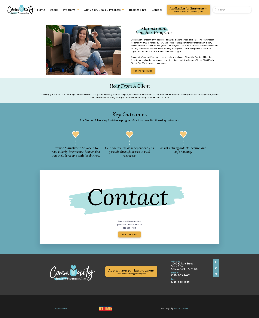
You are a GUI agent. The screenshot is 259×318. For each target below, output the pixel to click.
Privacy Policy (61, 308)
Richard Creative (181, 308)
